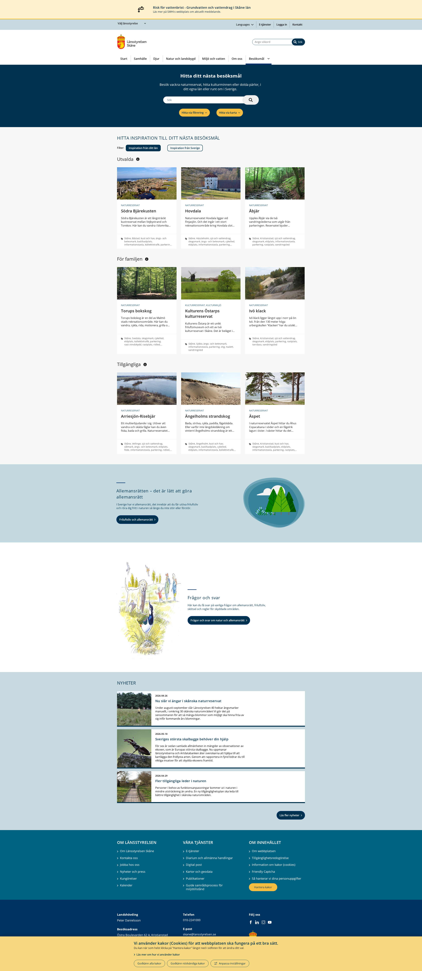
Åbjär (254, 211)
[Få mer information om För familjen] (147, 259)
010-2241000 (191, 920)
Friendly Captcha (263, 872)
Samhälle (140, 59)
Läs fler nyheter (289, 815)
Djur (156, 59)
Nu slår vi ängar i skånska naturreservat (188, 701)
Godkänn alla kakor (149, 963)
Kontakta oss (129, 858)
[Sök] (251, 100)
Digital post (194, 865)
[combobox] (278, 42)
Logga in (283, 24)
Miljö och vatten (213, 59)
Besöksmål (256, 59)
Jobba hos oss (129, 865)
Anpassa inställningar (232, 963)
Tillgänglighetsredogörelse (270, 858)
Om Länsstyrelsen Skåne (137, 851)
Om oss (237, 59)
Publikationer (195, 878)
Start (123, 59)
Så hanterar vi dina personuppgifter (276, 878)
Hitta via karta (228, 112)
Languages (243, 24)
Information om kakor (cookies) (273, 865)
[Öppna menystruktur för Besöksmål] (268, 58)
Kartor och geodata (199, 872)
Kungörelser (128, 878)
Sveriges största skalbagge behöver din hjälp (191, 739)
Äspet (254, 416)
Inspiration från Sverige (185, 148)
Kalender (126, 885)
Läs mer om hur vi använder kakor (158, 954)
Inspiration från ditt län (143, 148)
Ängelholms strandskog (207, 416)
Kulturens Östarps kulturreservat (202, 313)
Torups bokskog (136, 310)
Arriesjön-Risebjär (138, 416)
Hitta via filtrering (193, 112)
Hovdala (193, 211)
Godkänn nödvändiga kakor (188, 963)
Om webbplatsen (264, 851)
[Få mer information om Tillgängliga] (145, 364)
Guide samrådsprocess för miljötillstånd (204, 887)
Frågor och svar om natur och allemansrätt (217, 620)
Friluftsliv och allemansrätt (136, 519)
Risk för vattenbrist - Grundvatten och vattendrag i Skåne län (202, 7)
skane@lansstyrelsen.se (199, 934)
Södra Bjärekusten (138, 211)
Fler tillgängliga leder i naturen (180, 781)
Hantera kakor (263, 887)
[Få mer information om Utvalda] (138, 159)
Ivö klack (257, 310)
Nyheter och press (132, 872)
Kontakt (297, 24)
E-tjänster (265, 24)
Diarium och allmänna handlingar (209, 858)
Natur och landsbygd (181, 59)
